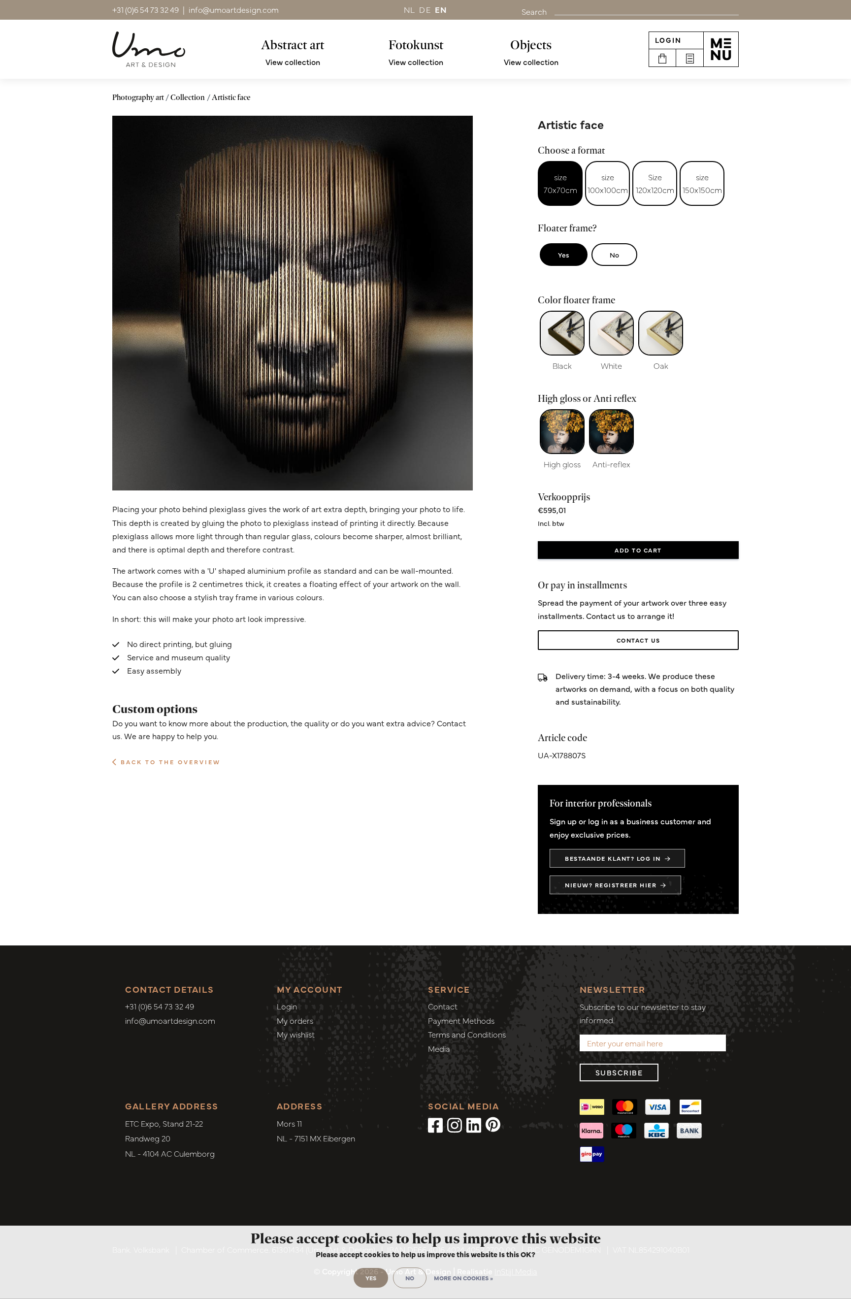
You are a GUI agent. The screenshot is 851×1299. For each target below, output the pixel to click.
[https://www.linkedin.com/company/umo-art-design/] (473, 1124)
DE (425, 9)
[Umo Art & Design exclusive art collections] (148, 49)
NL (410, 9)
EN (441, 9)
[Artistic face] (292, 303)
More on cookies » (463, 1278)
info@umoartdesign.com (170, 1020)
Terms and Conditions (467, 1034)
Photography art (138, 97)
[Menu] (721, 49)
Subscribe (619, 1072)
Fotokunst (416, 45)
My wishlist (296, 1034)
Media (439, 1048)
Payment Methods (461, 1020)
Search (534, 11)
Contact (443, 1006)
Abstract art (293, 45)
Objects (531, 45)
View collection (292, 61)
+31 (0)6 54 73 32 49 (159, 1006)
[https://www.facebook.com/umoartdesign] (435, 1124)
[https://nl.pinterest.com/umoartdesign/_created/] (493, 1124)
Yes (563, 255)
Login (668, 40)
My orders (295, 1020)
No (614, 255)
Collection (187, 97)
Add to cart (638, 550)
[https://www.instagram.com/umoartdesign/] (454, 1124)
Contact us (638, 640)
